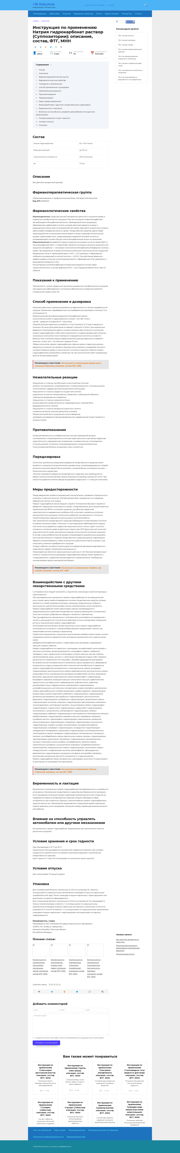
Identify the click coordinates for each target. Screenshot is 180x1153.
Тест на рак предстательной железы (130, 50)
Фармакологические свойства (52, 80)
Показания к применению (50, 84)
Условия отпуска (46, 122)
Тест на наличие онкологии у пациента (130, 71)
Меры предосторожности (50, 101)
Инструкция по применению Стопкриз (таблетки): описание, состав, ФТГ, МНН (45, 1108)
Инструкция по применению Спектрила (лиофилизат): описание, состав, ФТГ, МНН (105, 1071)
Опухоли (67, 14)
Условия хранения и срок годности (54, 118)
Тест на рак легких (126, 36)
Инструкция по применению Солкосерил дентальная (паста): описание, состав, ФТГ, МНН (45, 1071)
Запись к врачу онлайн (95, 5)
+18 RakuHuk (44, 4)
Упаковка (43, 125)
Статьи (138, 14)
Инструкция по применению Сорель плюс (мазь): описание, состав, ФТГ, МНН (75, 1070)
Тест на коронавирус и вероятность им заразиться (129, 78)
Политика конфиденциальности (48, 1137)
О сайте (111, 5)
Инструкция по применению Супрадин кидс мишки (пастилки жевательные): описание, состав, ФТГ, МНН (134, 1109)
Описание (43, 73)
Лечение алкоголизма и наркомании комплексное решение (128, 948)
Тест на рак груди (125, 45)
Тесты (99, 14)
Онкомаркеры (39, 14)
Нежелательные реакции (50, 91)
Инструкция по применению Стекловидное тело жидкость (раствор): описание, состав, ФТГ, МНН (134, 1071)
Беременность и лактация (50, 108)
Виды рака (54, 14)
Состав (42, 70)
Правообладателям (76, 1137)
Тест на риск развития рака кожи (129, 64)
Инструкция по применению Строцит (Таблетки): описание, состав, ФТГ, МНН (75, 1107)
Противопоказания (47, 94)
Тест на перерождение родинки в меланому (128, 57)
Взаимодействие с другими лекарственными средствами (65, 105)
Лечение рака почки (125, 954)
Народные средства (83, 14)
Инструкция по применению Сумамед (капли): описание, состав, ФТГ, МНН (105, 1108)
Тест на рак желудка (126, 40)
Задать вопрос (112, 14)
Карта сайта (60, 1130)
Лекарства (127, 14)
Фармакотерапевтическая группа (54, 77)
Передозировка (46, 98)
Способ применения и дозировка (54, 87)
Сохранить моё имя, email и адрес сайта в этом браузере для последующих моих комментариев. (69, 1038)
